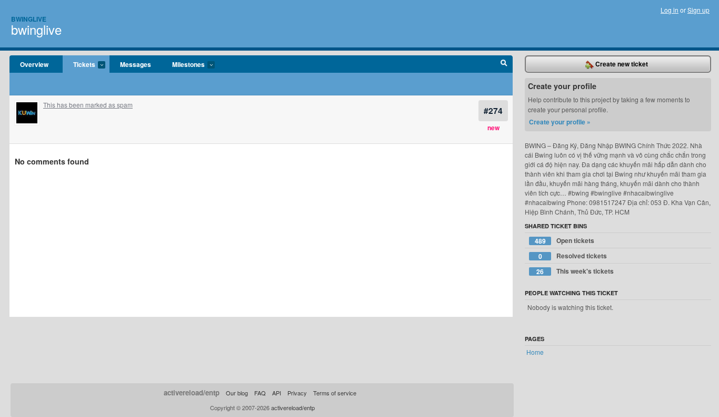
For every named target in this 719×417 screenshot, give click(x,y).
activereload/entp (191, 392)
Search (504, 64)
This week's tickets (575, 271)
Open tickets (565, 241)
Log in (669, 9)
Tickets (79, 65)
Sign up (698, 9)
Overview (34, 64)
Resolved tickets (572, 256)
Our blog (237, 393)
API (276, 393)
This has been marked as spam (88, 104)
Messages (135, 64)
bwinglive (36, 29)
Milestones (183, 65)
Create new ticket (621, 64)
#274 (493, 110)
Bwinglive (28, 19)
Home (535, 351)
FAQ (260, 393)
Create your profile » (560, 122)
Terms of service (334, 393)
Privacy (297, 393)
